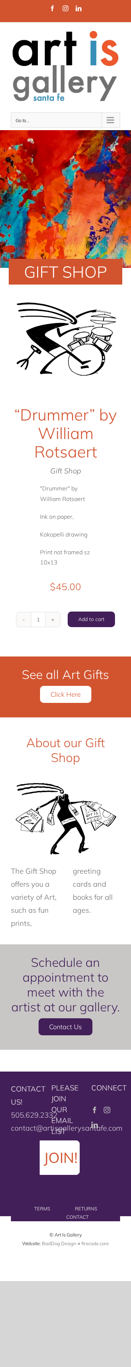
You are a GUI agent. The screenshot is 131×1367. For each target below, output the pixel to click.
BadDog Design (59, 1243)
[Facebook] (94, 1110)
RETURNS (86, 1208)
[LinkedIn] (94, 1125)
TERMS (42, 1208)
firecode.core (95, 1243)
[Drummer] (65, 338)
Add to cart (91, 619)
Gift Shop (65, 470)
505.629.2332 (34, 1114)
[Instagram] (107, 1110)
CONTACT (77, 1217)
